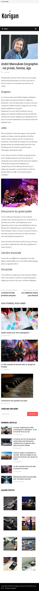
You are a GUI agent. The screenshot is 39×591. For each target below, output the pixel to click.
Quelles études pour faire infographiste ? (15, 333)
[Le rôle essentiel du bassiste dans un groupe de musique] (6, 467)
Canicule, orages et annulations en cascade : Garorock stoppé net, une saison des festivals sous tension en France (25, 456)
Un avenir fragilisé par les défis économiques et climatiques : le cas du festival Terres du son (25, 430)
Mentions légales (10, 588)
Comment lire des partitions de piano (14, 401)
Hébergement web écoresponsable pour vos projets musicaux (24, 478)
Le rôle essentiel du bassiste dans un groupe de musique (24, 467)
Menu (6, 29)
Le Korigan (15, 586)
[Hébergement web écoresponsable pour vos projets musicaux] (6, 477)
